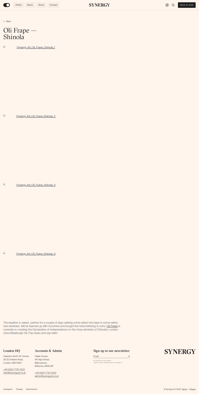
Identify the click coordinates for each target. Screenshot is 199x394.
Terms (184, 389)
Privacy (193, 389)
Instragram (8, 389)
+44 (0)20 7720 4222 (14, 369)
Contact (53, 4)
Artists (18, 4)
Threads (19, 389)
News (30, 4)
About (41, 4)
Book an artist (186, 4)
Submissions (31, 389)
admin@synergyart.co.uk (47, 376)
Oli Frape (112, 326)
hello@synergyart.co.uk (14, 372)
